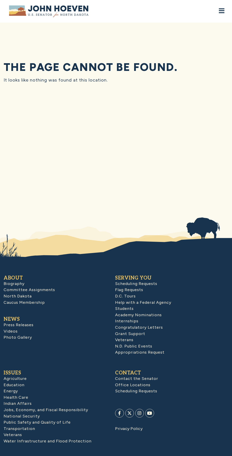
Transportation (19, 428)
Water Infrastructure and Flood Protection (48, 441)
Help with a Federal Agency (143, 302)
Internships (126, 320)
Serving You (133, 277)
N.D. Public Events (133, 346)
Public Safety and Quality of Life (37, 422)
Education (14, 384)
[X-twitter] (129, 413)
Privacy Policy (129, 428)
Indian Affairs (18, 403)
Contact (128, 372)
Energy (11, 390)
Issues (12, 372)
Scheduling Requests (136, 283)
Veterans (124, 339)
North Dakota (18, 296)
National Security (22, 416)
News (12, 319)
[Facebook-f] (119, 413)
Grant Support (130, 333)
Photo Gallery (18, 337)
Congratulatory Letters (139, 327)
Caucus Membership (24, 302)
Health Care (16, 397)
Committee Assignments (29, 289)
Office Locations (132, 384)
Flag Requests (129, 289)
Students (124, 308)
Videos (11, 331)
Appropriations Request (139, 352)
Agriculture (15, 378)
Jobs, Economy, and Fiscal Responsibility (46, 409)
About (13, 277)
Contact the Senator (136, 378)
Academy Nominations (138, 314)
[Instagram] (139, 413)
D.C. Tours (125, 296)
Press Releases (19, 324)
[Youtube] (149, 413)
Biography (14, 283)
